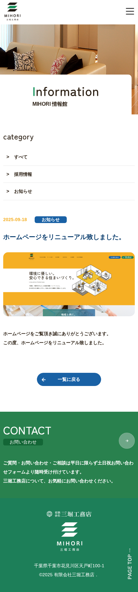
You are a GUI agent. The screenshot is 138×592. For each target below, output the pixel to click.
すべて (21, 156)
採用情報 (23, 174)
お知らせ (23, 191)
